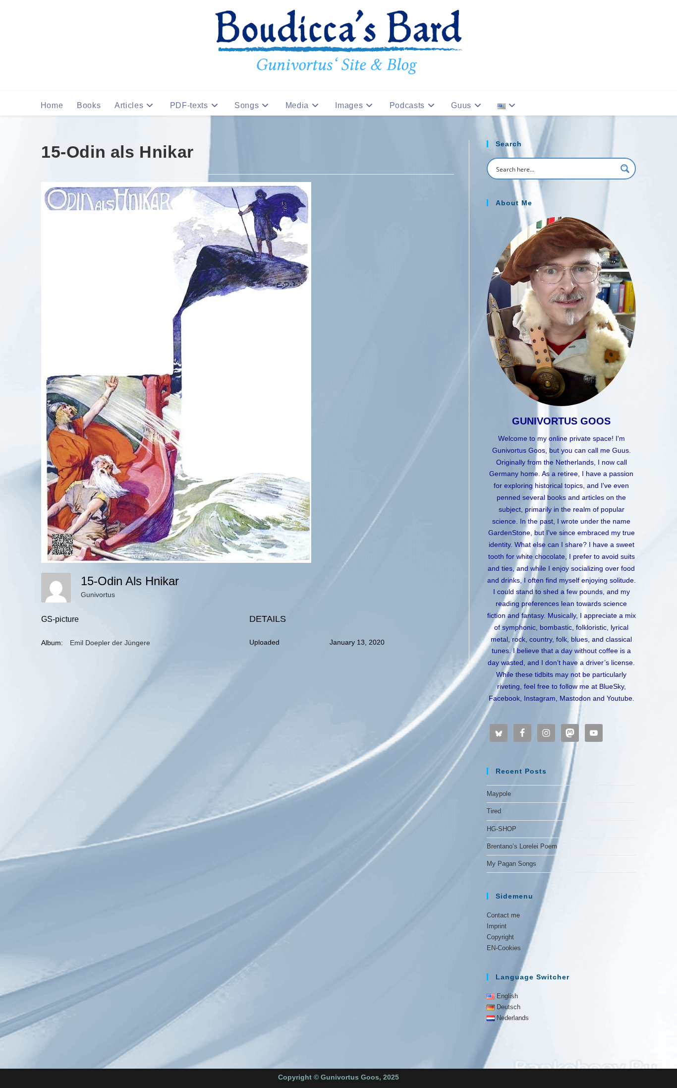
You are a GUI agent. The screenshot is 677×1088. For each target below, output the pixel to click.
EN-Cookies (504, 948)
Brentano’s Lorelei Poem (522, 846)
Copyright (500, 937)
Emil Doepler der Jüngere (110, 643)
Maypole (499, 793)
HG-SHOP (501, 829)
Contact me (503, 915)
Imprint (497, 926)
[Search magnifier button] (625, 169)
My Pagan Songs (511, 863)
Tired (494, 811)
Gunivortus (98, 595)
